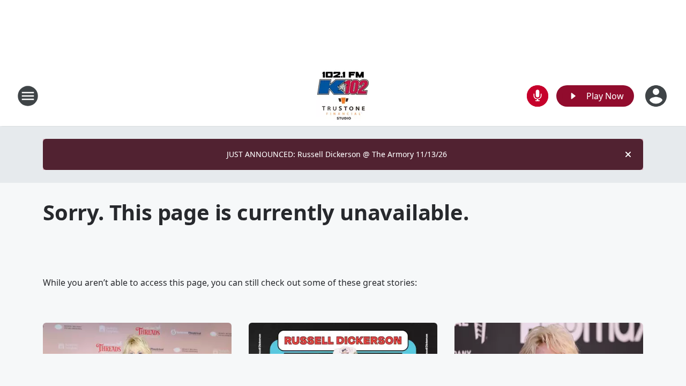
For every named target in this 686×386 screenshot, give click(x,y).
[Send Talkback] (537, 96)
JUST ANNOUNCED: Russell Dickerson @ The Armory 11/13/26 (337, 154)
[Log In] (657, 96)
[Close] (628, 154)
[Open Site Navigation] (28, 96)
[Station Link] (343, 96)
